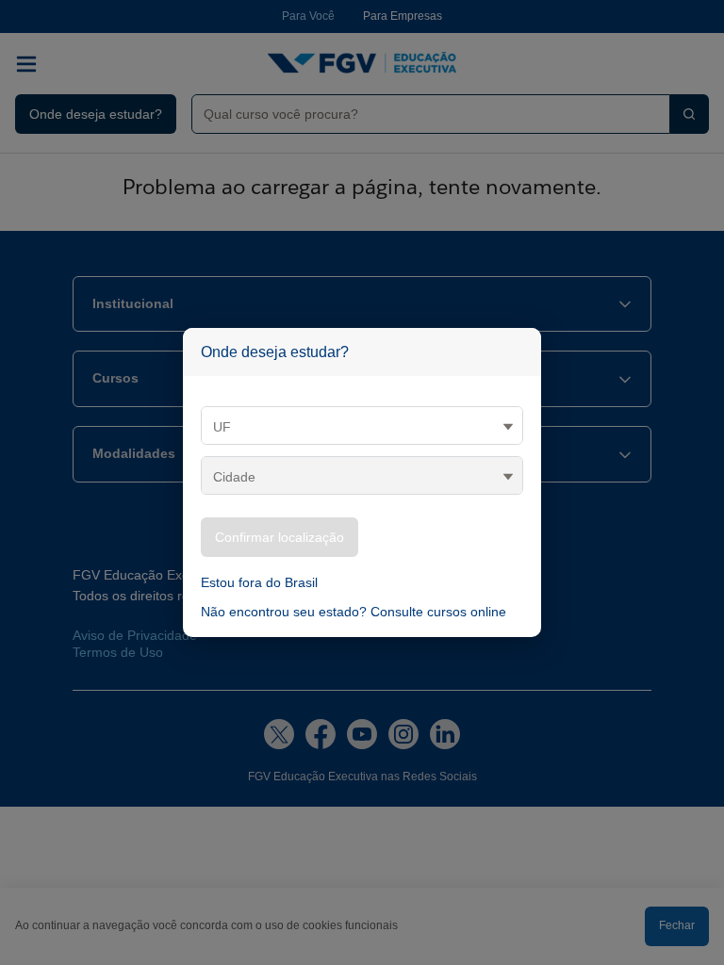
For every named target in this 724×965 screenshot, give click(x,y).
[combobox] (423, 114)
